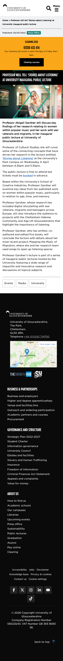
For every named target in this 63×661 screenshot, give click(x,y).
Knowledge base (19, 574)
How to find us (16, 500)
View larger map (47, 344)
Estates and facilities (20, 455)
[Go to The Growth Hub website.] (21, 377)
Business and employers (22, 396)
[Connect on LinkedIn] (39, 590)
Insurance (13, 464)
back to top (42, 641)
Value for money (17, 483)
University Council (19, 450)
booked (28, 175)
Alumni (11, 542)
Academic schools (19, 505)
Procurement (15, 419)
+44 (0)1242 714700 (36, 336)
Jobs (31, 569)
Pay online (14, 547)
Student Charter (17, 441)
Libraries (13, 514)
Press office (14, 524)
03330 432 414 (32, 48)
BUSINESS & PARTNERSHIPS (22, 389)
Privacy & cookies (41, 574)
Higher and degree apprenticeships (29, 400)
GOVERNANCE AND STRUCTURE (24, 430)
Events (8, 283)
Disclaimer (43, 569)
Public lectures (16, 533)
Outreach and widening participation (31, 410)
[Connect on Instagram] (31, 590)
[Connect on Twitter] (22, 590)
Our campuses (16, 510)
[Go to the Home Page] (22, 314)
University (37, 283)
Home (5, 20)
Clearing (12, 552)
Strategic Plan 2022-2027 (23, 436)
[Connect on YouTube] (48, 590)
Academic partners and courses (27, 414)
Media (22, 283)
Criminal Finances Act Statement (28, 474)
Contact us (20, 579)
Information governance (22, 446)
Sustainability (16, 528)
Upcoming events (18, 519)
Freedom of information (22, 469)
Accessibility (19, 569)
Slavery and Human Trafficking (27, 460)
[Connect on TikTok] (31, 598)
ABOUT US (13, 494)
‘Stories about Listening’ (17, 158)
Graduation (14, 538)
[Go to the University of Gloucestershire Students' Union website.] (38, 377)
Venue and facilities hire (22, 405)
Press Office (34, 33)
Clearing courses (31, 62)
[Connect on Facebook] (13, 590)
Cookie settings (38, 579)
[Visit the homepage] (16, 8)
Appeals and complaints (22, 478)
